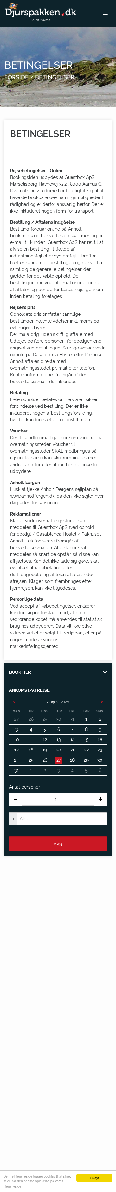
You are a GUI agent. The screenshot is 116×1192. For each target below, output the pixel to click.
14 (72, 739)
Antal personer (24, 787)
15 (86, 739)
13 (58, 739)
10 (16, 739)
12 (45, 739)
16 (100, 739)
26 (45, 760)
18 (31, 749)
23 (100, 749)
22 (86, 749)
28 (72, 760)
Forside (16, 77)
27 (58, 760)
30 (99, 760)
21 (72, 749)
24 (16, 760)
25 (31, 760)
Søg (58, 843)
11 (31, 739)
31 (17, 770)
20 (58, 749)
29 (86, 760)
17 (17, 749)
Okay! (94, 1177)
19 (45, 749)
